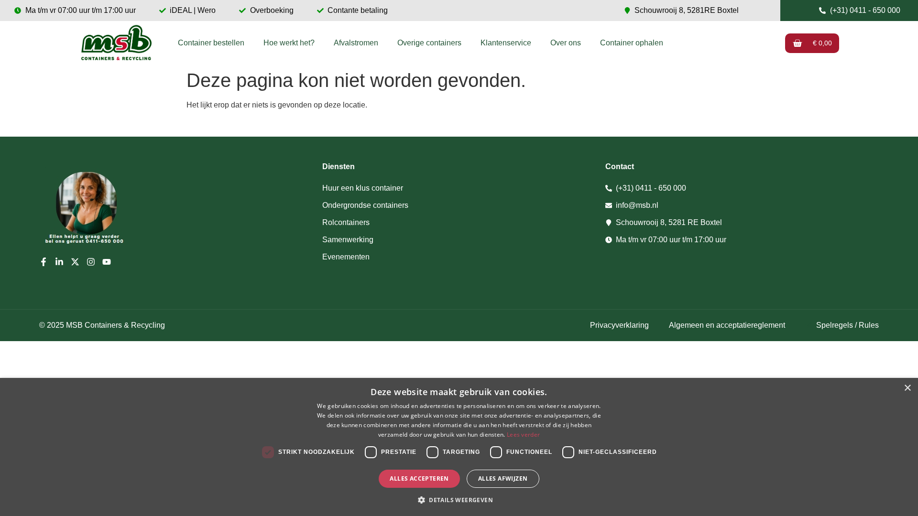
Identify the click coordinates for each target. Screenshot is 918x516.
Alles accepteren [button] (419, 478)
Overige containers (429, 43)
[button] (459, 500)
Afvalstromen (356, 43)
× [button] (907, 388)
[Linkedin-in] (59, 262)
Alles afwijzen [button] (503, 478)
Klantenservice (506, 43)
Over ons (565, 43)
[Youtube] (106, 262)
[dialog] (459, 447)
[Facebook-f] (43, 262)
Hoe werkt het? (289, 43)
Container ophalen (631, 43)
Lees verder (523, 434)
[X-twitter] (75, 262)
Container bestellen (211, 43)
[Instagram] (91, 262)
